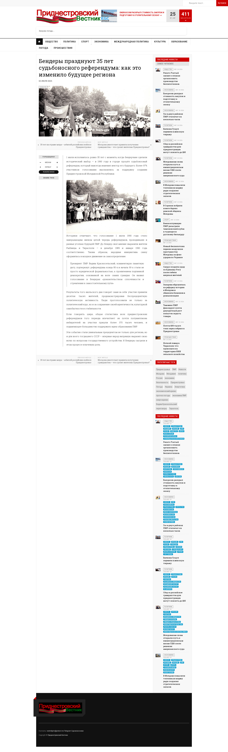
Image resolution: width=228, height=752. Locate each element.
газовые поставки (169, 474)
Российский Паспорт (171, 586)
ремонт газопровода (170, 512)
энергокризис (162, 400)
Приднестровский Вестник (58, 735)
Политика (69, 41)
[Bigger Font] (57, 162)
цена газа (178, 476)
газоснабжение (178, 469)
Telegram (67, 731)
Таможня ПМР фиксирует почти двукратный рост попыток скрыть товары (172, 311)
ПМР (174, 369)
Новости (39, 41)
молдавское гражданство (172, 616)
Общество (51, 41)
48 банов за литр (169, 670)
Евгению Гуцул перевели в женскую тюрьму (173, 132)
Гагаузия (178, 546)
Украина (168, 387)
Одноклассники (77, 731)
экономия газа (168, 509)
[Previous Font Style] (40, 167)
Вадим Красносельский (166, 404)
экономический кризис (166, 391)
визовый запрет (169, 629)
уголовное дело (177, 549)
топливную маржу (170, 667)
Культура (160, 41)
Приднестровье (163, 369)
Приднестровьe (177, 382)
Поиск (223, 3)
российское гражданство (172, 581)
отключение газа (169, 517)
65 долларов (168, 589)
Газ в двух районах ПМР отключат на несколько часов (139, 13)
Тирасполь (174, 408)
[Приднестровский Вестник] (68, 17)
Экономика (101, 41)
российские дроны (170, 436)
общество (174, 431)
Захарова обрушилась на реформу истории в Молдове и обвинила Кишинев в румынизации (174, 290)
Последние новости (167, 59)
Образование (179, 41)
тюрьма (180, 551)
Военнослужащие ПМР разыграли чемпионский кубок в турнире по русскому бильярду (173, 229)
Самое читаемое (165, 63)
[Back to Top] (2, 749)
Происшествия (63, 48)
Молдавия (171, 374)
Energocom (167, 471)
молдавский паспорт (171, 584)
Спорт (85, 41)
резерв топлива (169, 672)
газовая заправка (169, 522)
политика (182, 374)
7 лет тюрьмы (168, 554)
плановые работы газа (171, 519)
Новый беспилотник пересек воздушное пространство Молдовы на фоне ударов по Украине (174, 252)
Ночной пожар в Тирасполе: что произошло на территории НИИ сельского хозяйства (174, 348)
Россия (159, 378)
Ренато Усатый (168, 433)
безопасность (162, 382)
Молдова (160, 374)
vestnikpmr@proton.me (55, 731)
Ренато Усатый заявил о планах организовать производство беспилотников (171, 78)
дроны (181, 431)
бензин (166, 665)
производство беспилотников (174, 438)
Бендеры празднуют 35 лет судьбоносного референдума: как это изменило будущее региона (90, 67)
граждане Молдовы (170, 619)
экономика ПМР (179, 395)
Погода (43, 48)
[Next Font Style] (57, 167)
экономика (169, 378)
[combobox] (199, 3)
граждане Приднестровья (172, 621)
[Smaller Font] (40, 162)
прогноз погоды (163, 395)
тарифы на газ (168, 476)
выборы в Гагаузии (170, 551)
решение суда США (170, 626)
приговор (167, 549)
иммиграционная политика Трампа (175, 631)
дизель (173, 665)
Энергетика (180, 387)
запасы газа (180, 507)
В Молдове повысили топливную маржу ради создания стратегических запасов (174, 190)
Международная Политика (131, 41)
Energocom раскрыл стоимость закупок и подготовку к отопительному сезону (174, 99)
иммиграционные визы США (173, 624)
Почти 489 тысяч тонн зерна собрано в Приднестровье (173, 328)
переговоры (161, 408)
